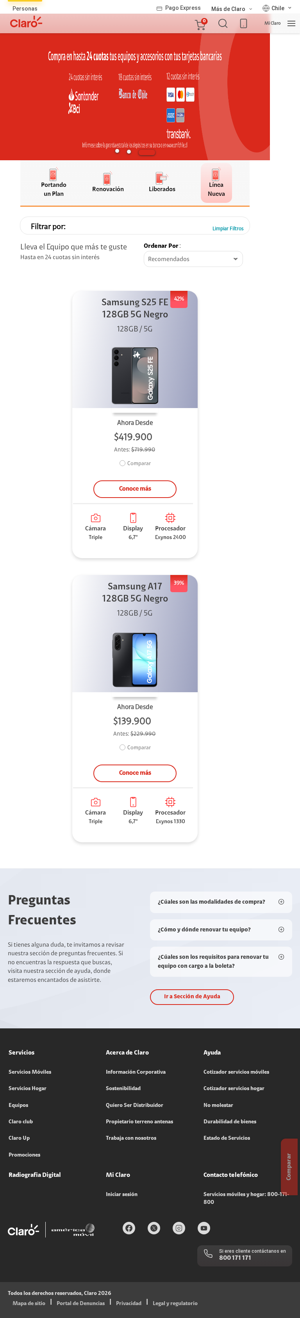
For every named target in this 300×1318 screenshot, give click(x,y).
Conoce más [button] (135, 489)
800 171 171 (235, 1258)
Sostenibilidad (123, 1089)
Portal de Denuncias (81, 1304)
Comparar (139, 464)
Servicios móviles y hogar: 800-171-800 (246, 1198)
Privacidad (128, 1304)
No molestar (218, 1105)
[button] (199, 23)
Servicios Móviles (30, 1072)
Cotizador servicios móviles (236, 1072)
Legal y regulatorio (175, 1304)
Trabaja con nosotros (131, 1138)
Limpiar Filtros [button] (228, 228)
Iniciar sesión (122, 1195)
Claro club (21, 1122)
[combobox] (193, 259)
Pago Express (183, 8)
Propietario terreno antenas (139, 1122)
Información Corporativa (136, 1072)
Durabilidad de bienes (230, 1122)
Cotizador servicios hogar (234, 1089)
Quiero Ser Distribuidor (134, 1105)
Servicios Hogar (27, 1089)
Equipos (18, 1105)
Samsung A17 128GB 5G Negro (135, 593)
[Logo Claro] (26, 21)
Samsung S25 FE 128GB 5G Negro (135, 309)
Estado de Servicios (227, 1138)
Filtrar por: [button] (48, 227)
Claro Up (19, 1138)
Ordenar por (161, 246)
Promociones (24, 1155)
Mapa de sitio (28, 1304)
